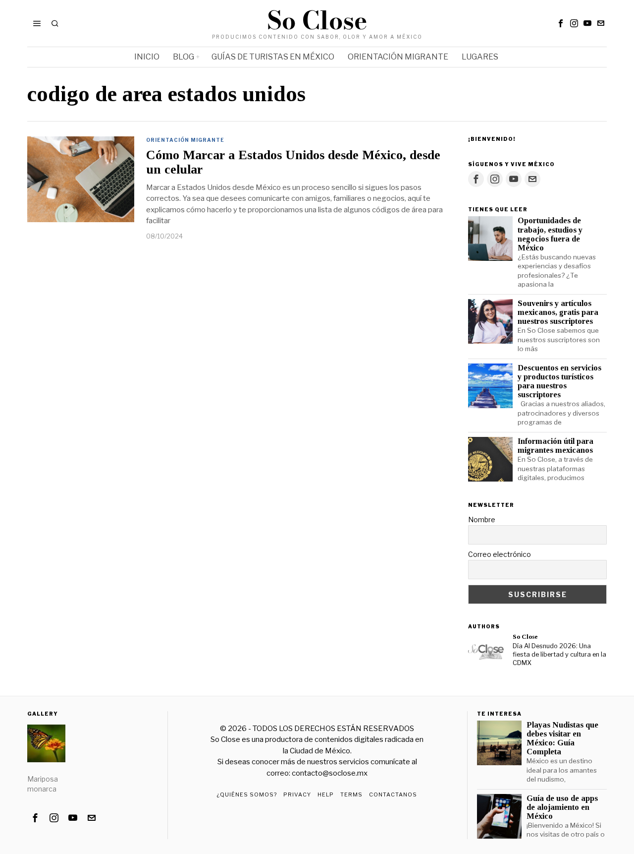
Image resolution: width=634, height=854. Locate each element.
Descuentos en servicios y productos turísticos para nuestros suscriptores (559, 381)
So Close (525, 636)
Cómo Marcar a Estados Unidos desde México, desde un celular (293, 162)
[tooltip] (561, 23)
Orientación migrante (185, 140)
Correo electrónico (499, 554)
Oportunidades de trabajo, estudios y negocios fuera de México (550, 234)
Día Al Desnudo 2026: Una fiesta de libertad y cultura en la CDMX (559, 654)
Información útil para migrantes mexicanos (555, 446)
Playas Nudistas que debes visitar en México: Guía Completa (562, 738)
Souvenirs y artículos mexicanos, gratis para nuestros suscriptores (558, 312)
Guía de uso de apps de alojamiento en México (562, 807)
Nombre (481, 519)
